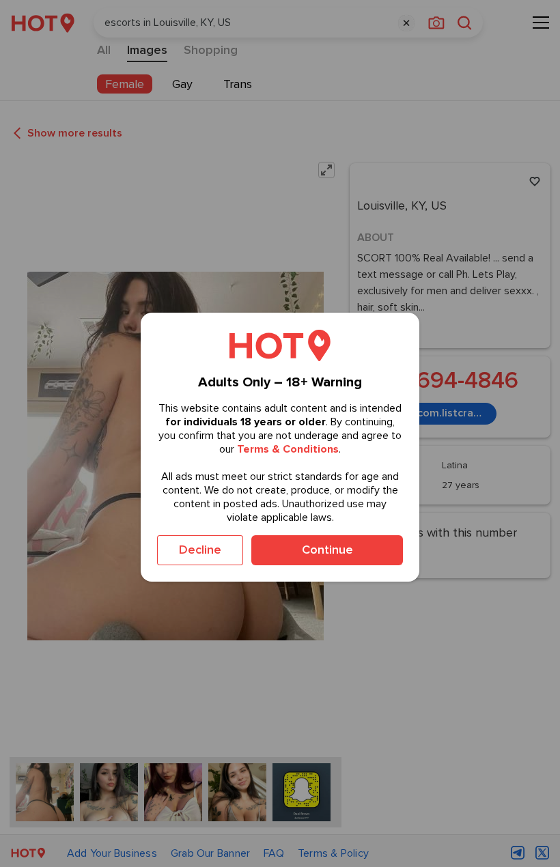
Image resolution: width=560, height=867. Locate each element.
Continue (327, 549)
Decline (200, 549)
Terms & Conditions (288, 449)
